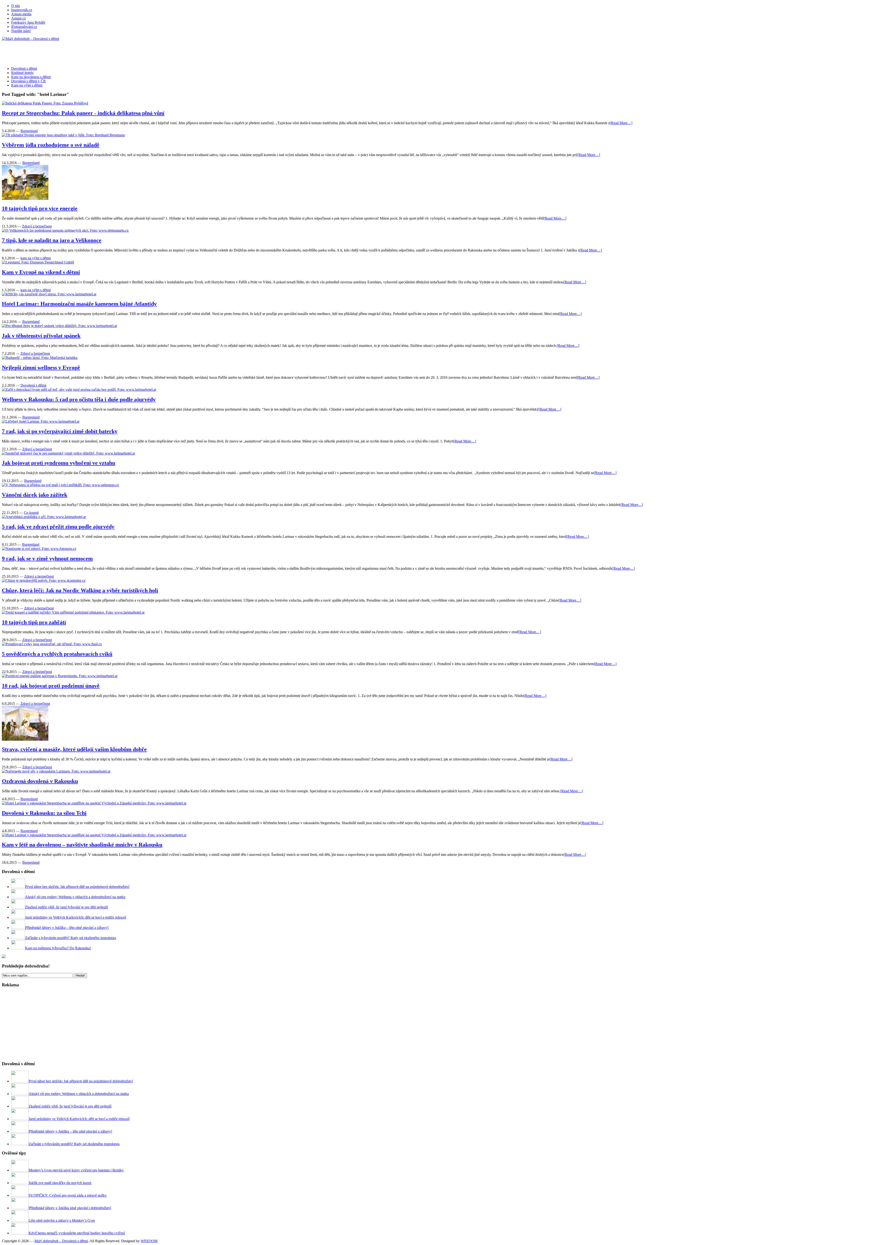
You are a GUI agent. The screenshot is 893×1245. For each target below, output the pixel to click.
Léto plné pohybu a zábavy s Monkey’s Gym (62, 1220)
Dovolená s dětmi (24, 68)
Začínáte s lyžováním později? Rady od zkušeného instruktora (70, 938)
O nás (15, 6)
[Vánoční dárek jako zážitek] (60, 485)
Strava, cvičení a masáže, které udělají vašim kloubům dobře (74, 749)
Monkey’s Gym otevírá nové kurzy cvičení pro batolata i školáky (76, 1170)
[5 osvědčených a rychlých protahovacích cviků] (52, 644)
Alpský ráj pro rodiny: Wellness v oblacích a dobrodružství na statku (75, 897)
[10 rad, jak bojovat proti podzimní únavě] (59, 676)
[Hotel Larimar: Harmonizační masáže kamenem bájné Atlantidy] (49, 294)
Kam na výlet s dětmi (26, 85)
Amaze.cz (18, 18)
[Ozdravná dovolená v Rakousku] (56, 771)
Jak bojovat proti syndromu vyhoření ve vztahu (58, 463)
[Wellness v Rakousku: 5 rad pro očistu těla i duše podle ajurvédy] (79, 390)
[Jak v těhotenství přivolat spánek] (59, 326)
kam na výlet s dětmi (35, 258)
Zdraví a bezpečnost (37, 226)
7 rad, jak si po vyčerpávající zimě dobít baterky (59, 431)
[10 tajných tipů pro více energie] (25, 199)
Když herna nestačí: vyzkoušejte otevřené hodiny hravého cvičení (77, 1233)
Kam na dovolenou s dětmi (31, 77)
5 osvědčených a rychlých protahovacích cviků (57, 654)
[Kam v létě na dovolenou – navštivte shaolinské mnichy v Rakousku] (94, 835)
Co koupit (31, 513)
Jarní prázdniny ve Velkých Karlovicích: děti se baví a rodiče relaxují (75, 917)
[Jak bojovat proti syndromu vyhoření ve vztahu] (68, 453)
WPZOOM (149, 1241)
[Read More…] (621, 123)
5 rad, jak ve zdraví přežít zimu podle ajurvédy (58, 527)
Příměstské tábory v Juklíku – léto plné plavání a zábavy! (67, 928)
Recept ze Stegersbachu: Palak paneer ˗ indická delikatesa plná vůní (83, 113)
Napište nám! (21, 31)
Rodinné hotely (22, 73)
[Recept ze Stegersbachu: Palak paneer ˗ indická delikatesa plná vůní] (45, 103)
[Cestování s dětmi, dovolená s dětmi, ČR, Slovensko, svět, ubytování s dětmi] (30, 39)
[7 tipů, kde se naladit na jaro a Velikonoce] (65, 230)
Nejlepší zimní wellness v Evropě (41, 368)
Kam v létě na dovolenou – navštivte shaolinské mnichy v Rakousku (82, 845)
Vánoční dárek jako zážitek (34, 495)
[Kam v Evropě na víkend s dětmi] (38, 262)
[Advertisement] (86, 51)
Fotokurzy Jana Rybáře (28, 22)
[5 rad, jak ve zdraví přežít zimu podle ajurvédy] (44, 517)
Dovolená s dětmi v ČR (28, 81)
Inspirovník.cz (21, 10)
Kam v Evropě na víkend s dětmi (41, 272)
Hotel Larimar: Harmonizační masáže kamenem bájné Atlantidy (79, 304)
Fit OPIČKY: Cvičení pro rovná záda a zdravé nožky (68, 1195)
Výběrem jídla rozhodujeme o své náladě (50, 145)
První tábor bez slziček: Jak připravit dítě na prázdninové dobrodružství (77, 887)
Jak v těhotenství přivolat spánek (41, 336)
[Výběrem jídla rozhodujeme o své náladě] (63, 135)
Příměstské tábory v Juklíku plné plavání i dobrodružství (70, 1208)
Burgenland (29, 131)
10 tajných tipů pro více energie (39, 208)
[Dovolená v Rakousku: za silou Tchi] (94, 803)
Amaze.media (21, 14)
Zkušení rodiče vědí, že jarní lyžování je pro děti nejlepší (66, 907)
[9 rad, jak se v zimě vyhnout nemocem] (39, 549)
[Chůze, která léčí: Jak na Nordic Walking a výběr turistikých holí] (43, 580)
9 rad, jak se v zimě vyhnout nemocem (47, 559)
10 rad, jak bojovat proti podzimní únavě (51, 686)
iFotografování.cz (24, 27)
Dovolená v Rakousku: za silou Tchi (44, 813)
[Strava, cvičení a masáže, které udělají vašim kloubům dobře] (25, 739)
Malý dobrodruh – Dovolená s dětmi (61, 1241)
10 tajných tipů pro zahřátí (34, 622)
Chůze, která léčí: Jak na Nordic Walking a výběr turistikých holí (80, 590)
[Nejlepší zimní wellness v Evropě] (39, 358)
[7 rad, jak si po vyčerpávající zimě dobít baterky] (40, 421)
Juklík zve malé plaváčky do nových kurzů (60, 1183)
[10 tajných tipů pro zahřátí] (73, 612)
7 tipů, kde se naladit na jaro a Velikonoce (51, 240)
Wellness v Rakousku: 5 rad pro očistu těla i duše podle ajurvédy (79, 399)
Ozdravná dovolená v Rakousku (40, 781)
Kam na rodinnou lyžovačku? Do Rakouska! (58, 948)
